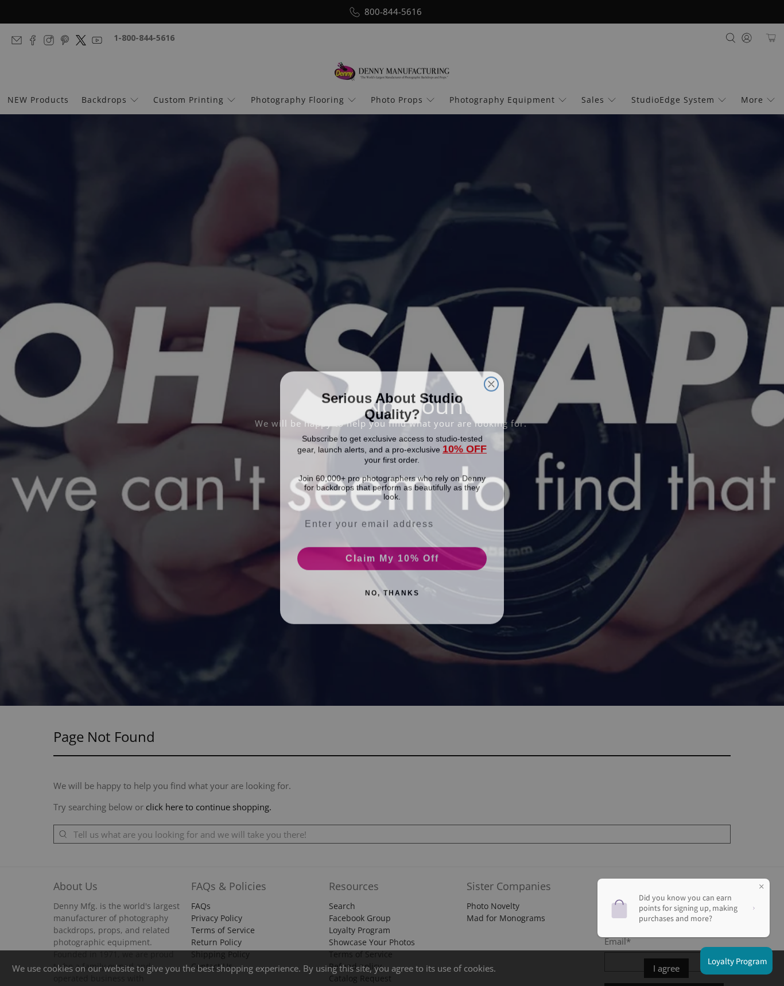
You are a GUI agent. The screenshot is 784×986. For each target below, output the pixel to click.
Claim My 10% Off (392, 554)
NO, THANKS (392, 589)
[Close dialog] (491, 379)
